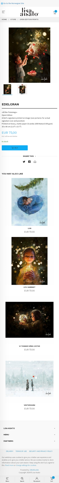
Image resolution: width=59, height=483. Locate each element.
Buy (16, 148)
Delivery (9, 451)
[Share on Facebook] (29, 162)
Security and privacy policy (41, 451)
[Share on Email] (35, 162)
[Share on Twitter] (24, 162)
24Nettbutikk (34, 470)
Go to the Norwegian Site (13, 3)
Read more (9, 465)
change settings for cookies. (26, 465)
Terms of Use (21, 451)
